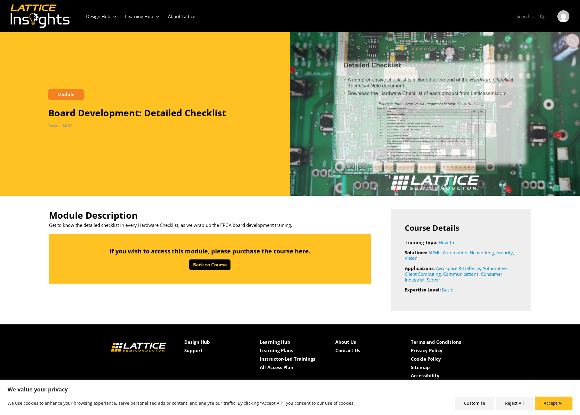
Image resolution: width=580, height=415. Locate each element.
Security (504, 252)
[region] (290, 397)
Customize (474, 403)
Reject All (514, 403)
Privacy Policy (427, 350)
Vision (411, 258)
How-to (446, 242)
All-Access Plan (276, 367)
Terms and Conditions (436, 342)
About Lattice (181, 16)
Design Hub (98, 16)
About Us (345, 342)
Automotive (494, 268)
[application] (113, 16)
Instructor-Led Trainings (287, 359)
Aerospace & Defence (458, 268)
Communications (460, 274)
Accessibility (425, 375)
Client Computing (423, 274)
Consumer (491, 274)
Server (433, 280)
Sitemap (420, 367)
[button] (542, 16)
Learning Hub (139, 16)
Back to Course (210, 265)
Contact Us (347, 350)
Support (193, 350)
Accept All (554, 403)
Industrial (414, 280)
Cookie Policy (426, 359)
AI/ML (434, 252)
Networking (482, 252)
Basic (447, 290)
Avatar (563, 16)
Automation (455, 252)
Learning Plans (276, 350)
